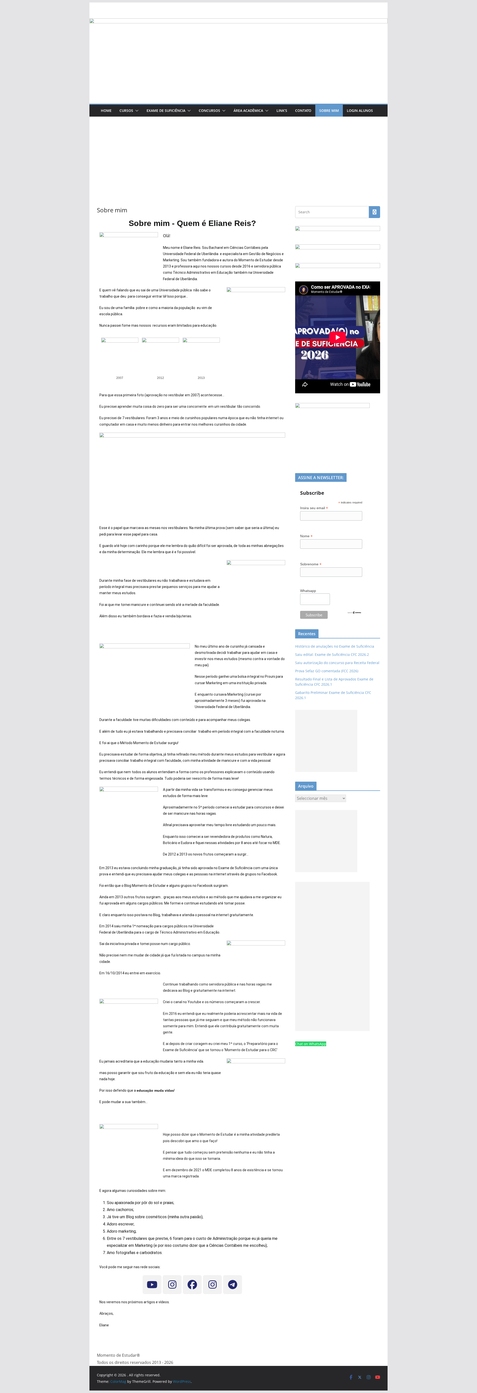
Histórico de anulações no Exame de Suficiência (334, 646)
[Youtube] (152, 1284)
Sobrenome (310, 564)
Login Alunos (360, 110)
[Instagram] (172, 1284)
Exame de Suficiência (166, 110)
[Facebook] (192, 1284)
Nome (306, 536)
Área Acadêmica (248, 110)
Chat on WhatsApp (310, 1043)
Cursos (126, 110)
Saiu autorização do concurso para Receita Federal (337, 662)
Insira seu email (314, 508)
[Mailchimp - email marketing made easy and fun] (354, 614)
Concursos (209, 110)
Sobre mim (329, 110)
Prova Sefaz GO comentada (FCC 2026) (326, 671)
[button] (136, 110)
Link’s (282, 110)
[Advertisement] (238, 154)
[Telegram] (232, 1284)
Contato (303, 110)
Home (106, 110)
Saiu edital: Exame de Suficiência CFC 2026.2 (332, 654)
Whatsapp (308, 591)
